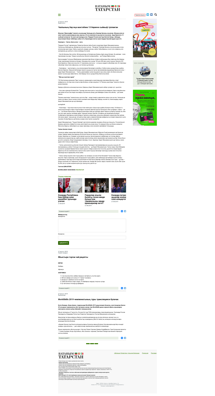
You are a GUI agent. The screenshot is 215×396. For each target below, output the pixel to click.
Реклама (153, 353)
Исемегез (61, 234)
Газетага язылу (140, 15)
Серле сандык (63, 253)
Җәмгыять (61, 23)
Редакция (145, 353)
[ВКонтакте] (122, 211)
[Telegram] (125, 211)
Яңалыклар (61, 295)
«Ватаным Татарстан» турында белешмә (126, 353)
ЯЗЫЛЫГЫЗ (80, 170)
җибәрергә (63, 243)
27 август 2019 (63, 21)
